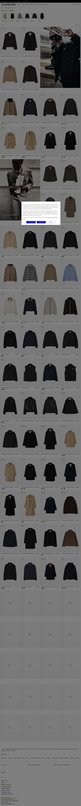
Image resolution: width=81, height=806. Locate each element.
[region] (40, 213)
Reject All (41, 222)
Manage (51, 222)
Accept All (31, 222)
